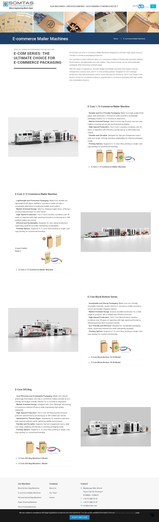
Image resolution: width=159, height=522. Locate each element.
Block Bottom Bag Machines (28, 488)
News (105, 6)
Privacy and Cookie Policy (125, 513)
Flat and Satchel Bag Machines (29, 497)
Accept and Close (79, 517)
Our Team (53, 493)
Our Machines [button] (58, 6)
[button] (153, 6)
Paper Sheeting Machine (27, 502)
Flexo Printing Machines (27, 507)
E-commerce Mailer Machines (29, 493)
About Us (52, 488)
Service (71, 6)
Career (52, 497)
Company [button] (80, 6)
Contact (113, 6)
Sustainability (94, 6)
